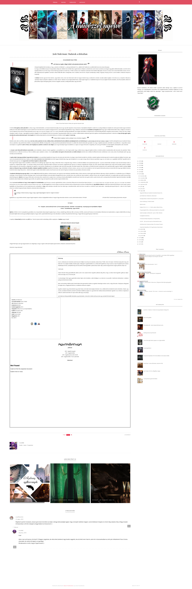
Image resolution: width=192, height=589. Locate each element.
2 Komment (127, 434)
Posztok (63, 2)
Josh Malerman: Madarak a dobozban (148, 195)
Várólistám (72, 2)
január (141, 235)
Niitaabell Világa (142, 290)
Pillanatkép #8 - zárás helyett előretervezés (153, 325)
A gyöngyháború (147, 348)
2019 (140, 165)
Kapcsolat (82, 2)
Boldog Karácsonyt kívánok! (150, 332)
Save (69, 434)
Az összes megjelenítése (178, 299)
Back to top (135, 585)
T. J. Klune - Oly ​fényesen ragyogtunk (153, 273)
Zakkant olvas (142, 254)
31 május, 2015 (19, 519)
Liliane (21, 443)
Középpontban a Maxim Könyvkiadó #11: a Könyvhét (152, 198)
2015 (70, 50)
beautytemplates (68, 585)
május (141, 190)
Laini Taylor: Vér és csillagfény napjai (152, 371)
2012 (140, 242)
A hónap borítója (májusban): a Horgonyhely (150, 218)
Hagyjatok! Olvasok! (143, 281)
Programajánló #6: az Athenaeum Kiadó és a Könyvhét (152, 210)
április (141, 229)
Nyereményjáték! (147, 317)
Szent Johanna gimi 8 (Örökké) (150, 378)
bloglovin (144, 144)
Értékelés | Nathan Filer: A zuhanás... (104, 500)
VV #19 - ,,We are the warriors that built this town (151, 221)
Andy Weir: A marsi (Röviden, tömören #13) (153, 363)
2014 (140, 237)
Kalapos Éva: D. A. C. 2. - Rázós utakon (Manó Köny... (151, 207)
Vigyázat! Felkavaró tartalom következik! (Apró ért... (151, 193)
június (141, 188)
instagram (174, 144)
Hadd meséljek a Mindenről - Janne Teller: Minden (151, 213)
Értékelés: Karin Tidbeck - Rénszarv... (23, 500)
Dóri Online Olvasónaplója (145, 272)
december (142, 176)
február (142, 233)
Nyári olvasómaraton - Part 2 (151, 264)
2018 (140, 167)
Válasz (129, 526)
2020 (140, 163)
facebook (145, 150)
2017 (140, 169)
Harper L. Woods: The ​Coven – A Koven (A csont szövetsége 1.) (158, 291)
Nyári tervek (142, 204)
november (142, 178)
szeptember (143, 182)
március (142, 231)
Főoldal (55, 2)
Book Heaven (142, 263)
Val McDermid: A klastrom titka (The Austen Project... (151, 224)
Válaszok (16, 527)
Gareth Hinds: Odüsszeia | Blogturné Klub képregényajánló (158, 282)
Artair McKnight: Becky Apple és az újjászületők (154, 340)
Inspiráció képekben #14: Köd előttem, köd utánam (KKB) (156, 355)
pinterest (159, 144)
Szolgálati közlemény (144, 215)
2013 (140, 239)
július (141, 186)
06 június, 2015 (22, 532)
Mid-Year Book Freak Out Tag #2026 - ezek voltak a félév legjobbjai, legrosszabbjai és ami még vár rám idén (159, 256)
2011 (140, 244)
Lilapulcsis (19, 517)
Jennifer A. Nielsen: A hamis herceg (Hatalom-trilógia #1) (156, 310)
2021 (140, 161)
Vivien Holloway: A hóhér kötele (147, 201)
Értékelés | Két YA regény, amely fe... (63, 500)
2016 (140, 171)
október (142, 180)
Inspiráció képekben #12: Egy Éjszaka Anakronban (151, 227)
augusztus (142, 184)
